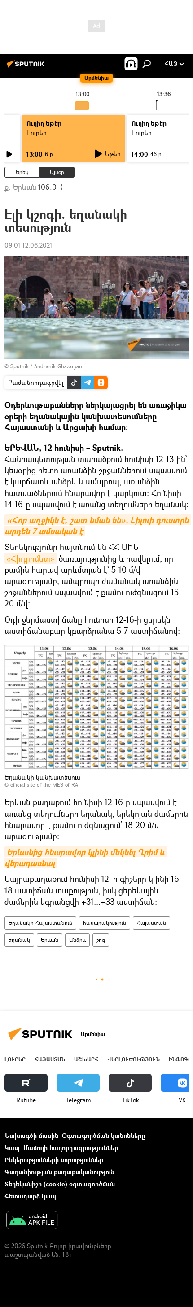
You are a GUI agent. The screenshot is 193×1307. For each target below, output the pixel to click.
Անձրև (77, 940)
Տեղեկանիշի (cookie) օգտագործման (59, 1184)
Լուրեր (36, 132)
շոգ (100, 940)
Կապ (12, 1147)
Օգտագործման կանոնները (103, 1135)
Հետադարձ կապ (30, 1196)
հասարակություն (104, 923)
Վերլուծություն (133, 1059)
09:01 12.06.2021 (28, 245)
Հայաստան (151, 923)
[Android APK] (31, 1221)
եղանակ (19, 940)
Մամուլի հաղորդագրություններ (70, 1147)
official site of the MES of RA (44, 785)
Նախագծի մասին (31, 1135)
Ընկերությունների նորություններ (53, 1159)
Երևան (49, 940)
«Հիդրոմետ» (30, 558)
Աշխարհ (86, 1059)
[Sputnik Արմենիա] (26, 67)
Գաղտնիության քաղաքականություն (59, 1172)
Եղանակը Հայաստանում (40, 923)
